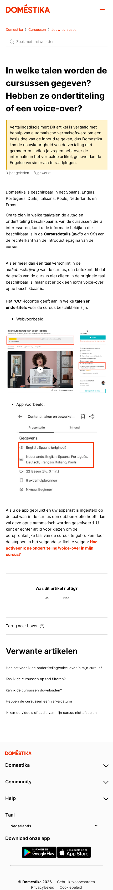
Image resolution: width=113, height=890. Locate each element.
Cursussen (37, 29)
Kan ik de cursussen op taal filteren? (36, 679)
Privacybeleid (42, 887)
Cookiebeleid (71, 887)
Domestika (14, 29)
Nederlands (21, 826)
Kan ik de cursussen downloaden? (34, 690)
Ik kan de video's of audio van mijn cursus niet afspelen (51, 712)
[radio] (47, 598)
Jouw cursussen (65, 29)
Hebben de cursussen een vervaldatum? (39, 701)
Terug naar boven (22, 625)
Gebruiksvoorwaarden (76, 881)
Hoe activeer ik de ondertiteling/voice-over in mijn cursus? (51, 548)
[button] (102, 9)
